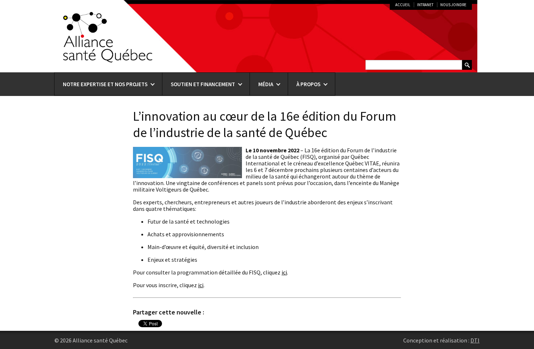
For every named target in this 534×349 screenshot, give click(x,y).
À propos (308, 84)
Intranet (425, 4)
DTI (475, 340)
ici (284, 272)
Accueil (402, 4)
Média (265, 84)
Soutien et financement (203, 84)
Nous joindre (453, 4)
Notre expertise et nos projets (105, 84)
